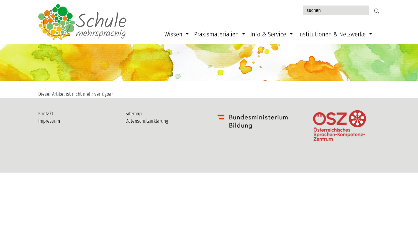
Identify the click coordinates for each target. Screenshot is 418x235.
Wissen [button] (174, 34)
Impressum (49, 121)
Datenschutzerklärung (146, 121)
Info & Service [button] (269, 34)
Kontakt (45, 114)
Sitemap (133, 114)
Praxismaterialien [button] (217, 34)
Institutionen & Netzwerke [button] (332, 34)
